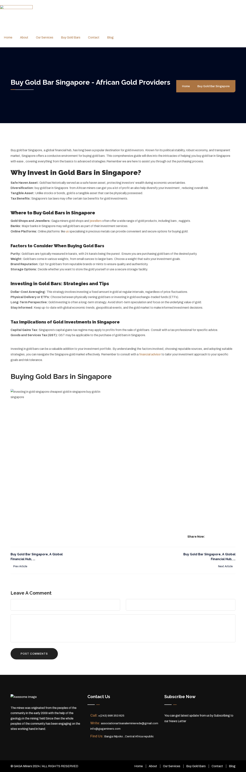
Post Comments (34, 653)
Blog (110, 37)
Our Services (44, 37)
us (67, 231)
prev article (20, 566)
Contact (93, 37)
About (24, 37)
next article (225, 566)
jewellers (96, 220)
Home (8, 37)
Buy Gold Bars (70, 37)
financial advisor (150, 354)
